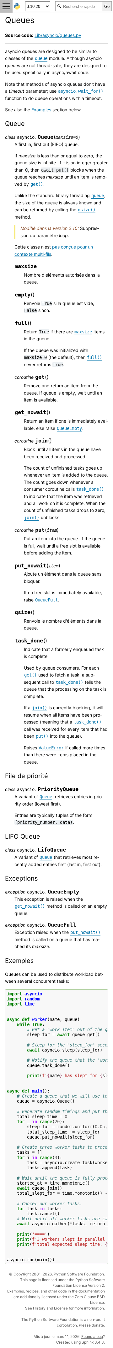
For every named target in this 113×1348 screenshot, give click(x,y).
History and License (50, 1308)
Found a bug (92, 1336)
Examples (41, 109)
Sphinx (88, 1342)
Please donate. (92, 1325)
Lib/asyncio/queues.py (58, 35)
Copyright (22, 1274)
